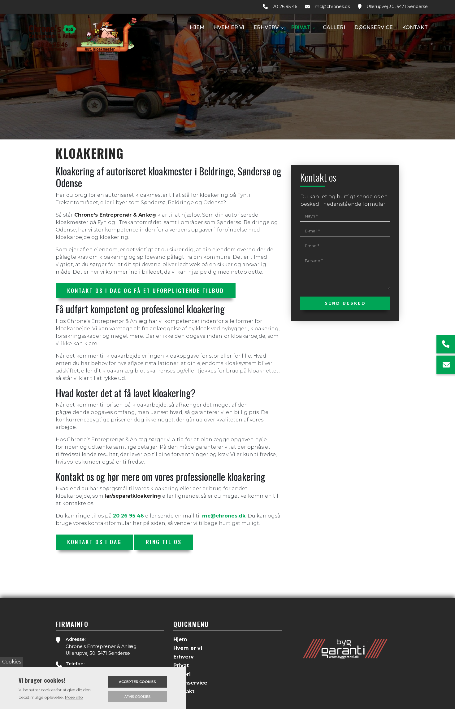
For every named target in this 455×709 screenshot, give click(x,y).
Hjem (180, 639)
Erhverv (183, 656)
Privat (181, 665)
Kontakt (183, 691)
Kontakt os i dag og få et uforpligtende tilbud (145, 290)
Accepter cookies (137, 682)
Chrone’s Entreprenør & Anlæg (115, 215)
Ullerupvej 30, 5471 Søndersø (397, 6)
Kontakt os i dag (94, 542)
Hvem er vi (187, 648)
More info (74, 697)
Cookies (11, 662)
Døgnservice (190, 682)
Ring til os (164, 542)
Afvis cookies (137, 696)
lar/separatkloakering (133, 496)
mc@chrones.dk (332, 6)
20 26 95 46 (285, 6)
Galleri (182, 674)
